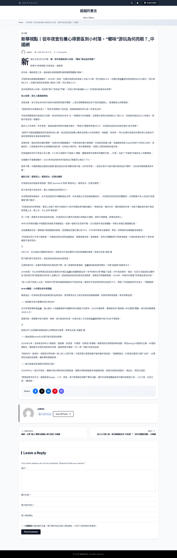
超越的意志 (88, 11)
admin (29, 52)
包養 (121, 79)
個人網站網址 (27, 515)
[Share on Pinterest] (55, 391)
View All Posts (62, 414)
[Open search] (132, 3)
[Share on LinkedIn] (48, 391)
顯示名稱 (25, 495)
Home (21, 22)
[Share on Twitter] (42, 391)
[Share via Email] (61, 391)
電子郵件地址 (27, 505)
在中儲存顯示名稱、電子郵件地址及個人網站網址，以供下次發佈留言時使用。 (60, 526)
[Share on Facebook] (35, 391)
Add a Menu (88, 17)
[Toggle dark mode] (138, 3)
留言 (24, 468)
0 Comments (62, 52)
